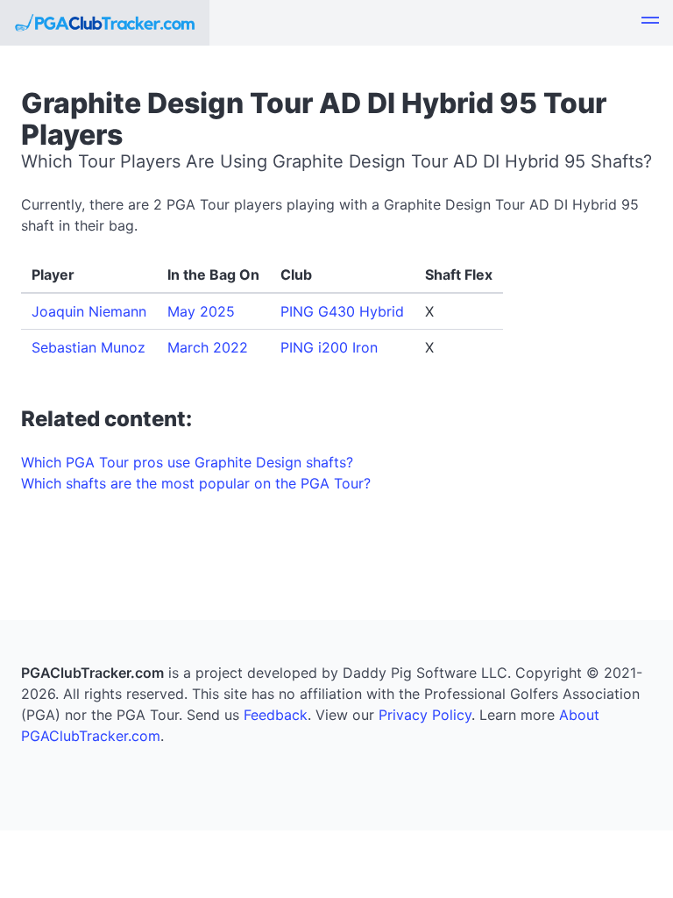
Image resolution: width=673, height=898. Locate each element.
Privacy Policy (425, 714)
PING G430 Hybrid (342, 311)
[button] (650, 22)
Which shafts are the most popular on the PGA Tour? (196, 483)
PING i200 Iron (329, 347)
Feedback (276, 714)
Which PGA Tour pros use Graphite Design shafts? (187, 462)
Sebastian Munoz (88, 347)
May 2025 (201, 311)
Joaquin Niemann (89, 311)
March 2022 (207, 347)
